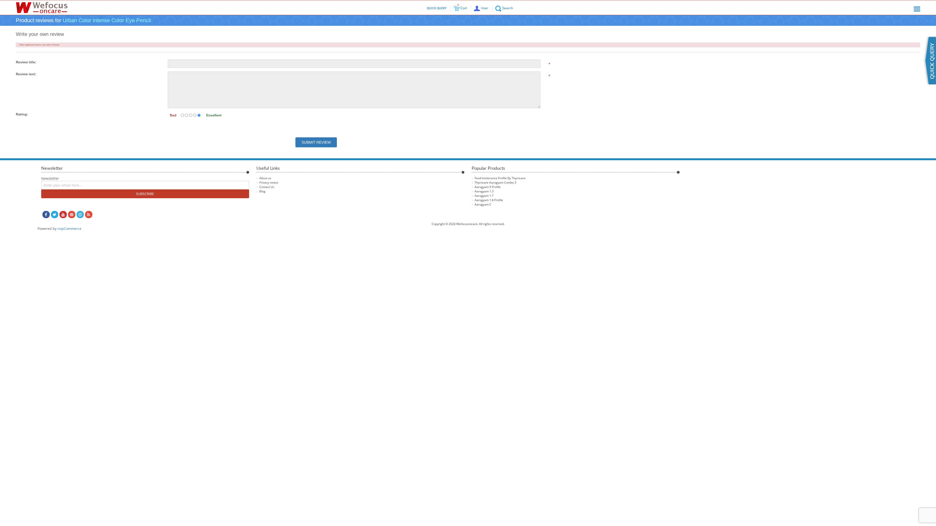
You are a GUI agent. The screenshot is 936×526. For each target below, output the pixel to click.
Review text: (26, 74)
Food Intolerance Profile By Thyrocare (500, 178)
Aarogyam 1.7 (484, 196)
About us (265, 178)
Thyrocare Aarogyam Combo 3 (495, 182)
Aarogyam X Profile (488, 187)
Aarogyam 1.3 (484, 191)
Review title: (26, 62)
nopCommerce (69, 228)
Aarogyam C (483, 204)
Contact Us (266, 187)
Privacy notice (268, 182)
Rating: (22, 114)
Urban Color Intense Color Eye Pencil (107, 20)
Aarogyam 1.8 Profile (489, 200)
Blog (262, 191)
